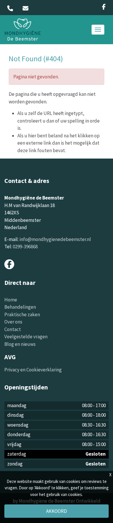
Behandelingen (20, 307)
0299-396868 (25, 246)
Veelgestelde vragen (26, 336)
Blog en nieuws (20, 344)
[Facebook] (104, 7)
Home (10, 299)
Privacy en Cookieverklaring (33, 369)
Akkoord (56, 511)
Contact (12, 329)
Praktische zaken (22, 314)
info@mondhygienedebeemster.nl (55, 239)
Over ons (13, 322)
